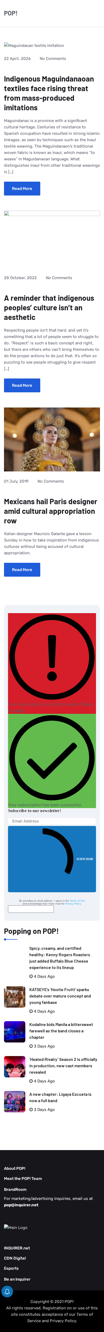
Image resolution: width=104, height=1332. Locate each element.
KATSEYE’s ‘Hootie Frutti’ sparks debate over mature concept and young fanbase (60, 996)
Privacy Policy (73, 903)
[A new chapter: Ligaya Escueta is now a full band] (14, 1101)
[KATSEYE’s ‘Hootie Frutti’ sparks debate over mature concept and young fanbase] (14, 997)
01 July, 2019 (16, 481)
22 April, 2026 (17, 58)
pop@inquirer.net (21, 1205)
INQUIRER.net (17, 1248)
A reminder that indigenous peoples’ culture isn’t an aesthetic (49, 307)
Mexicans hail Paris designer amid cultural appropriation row (50, 511)
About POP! (14, 1168)
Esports (11, 1268)
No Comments (53, 58)
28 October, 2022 (20, 277)
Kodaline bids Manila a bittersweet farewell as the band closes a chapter (61, 1031)
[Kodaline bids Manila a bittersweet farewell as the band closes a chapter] (14, 1031)
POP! (11, 13)
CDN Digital (15, 1258)
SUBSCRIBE (85, 859)
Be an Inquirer (17, 1279)
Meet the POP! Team (23, 1178)
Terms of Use (77, 900)
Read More (22, 188)
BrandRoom (15, 1189)
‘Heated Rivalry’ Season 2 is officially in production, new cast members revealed (63, 1065)
